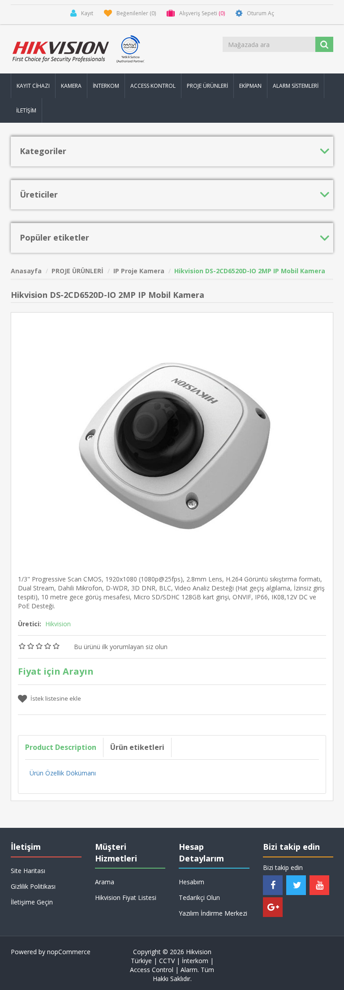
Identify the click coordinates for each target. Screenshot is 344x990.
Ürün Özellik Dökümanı (63, 773)
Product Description (60, 747)
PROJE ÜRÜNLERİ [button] (207, 86)
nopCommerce (68, 951)
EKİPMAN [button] (250, 86)
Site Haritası (28, 870)
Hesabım (191, 882)
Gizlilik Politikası (33, 886)
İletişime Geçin (32, 902)
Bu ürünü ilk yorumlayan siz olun (121, 646)
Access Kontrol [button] (153, 86)
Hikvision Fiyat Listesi (125, 897)
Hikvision (58, 624)
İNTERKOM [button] (106, 86)
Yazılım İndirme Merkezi (213, 913)
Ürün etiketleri (137, 747)
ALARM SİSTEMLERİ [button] (295, 86)
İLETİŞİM (26, 110)
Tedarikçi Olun (199, 897)
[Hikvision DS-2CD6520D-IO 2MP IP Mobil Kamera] (172, 442)
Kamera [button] (71, 86)
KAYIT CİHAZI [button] (33, 86)
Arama (104, 882)
